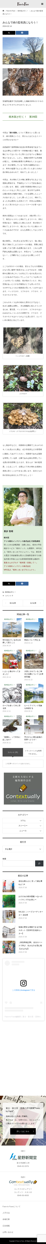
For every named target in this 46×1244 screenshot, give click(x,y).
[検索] (39, 863)
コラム (23, 820)
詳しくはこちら (23, 1131)
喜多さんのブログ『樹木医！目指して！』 (21, 563)
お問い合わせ (8, 1232)
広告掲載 (6, 1226)
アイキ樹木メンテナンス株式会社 (17, 566)
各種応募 (6, 1219)
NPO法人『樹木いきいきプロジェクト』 (20, 570)
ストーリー (23, 826)
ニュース (23, 831)
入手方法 (6, 1213)
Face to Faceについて (11, 1206)
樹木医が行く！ (10, 592)
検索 (4, 859)
